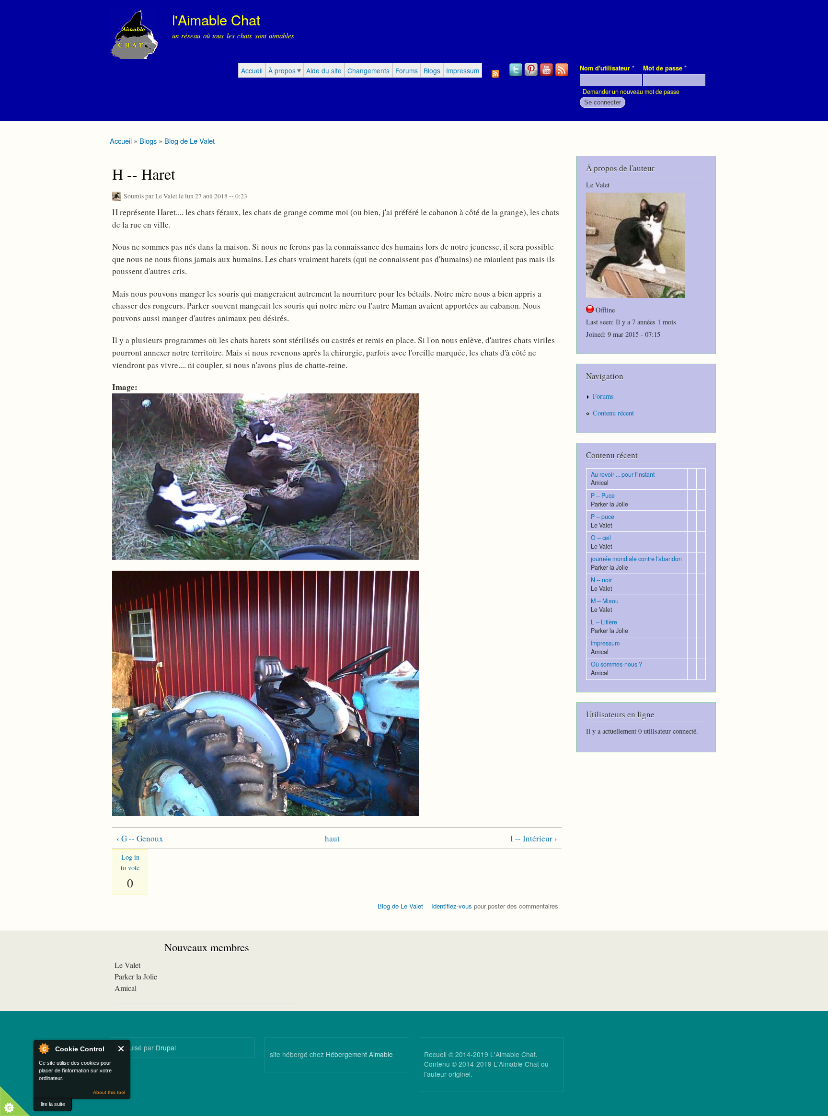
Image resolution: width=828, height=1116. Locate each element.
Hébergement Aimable (359, 1054)
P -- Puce (603, 495)
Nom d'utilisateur (607, 68)
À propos (282, 70)
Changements (368, 70)
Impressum (462, 70)
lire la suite (53, 1104)
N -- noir (601, 579)
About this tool (109, 1092)
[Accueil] (135, 34)
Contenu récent (613, 412)
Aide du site (324, 70)
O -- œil (601, 537)
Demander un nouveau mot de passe (631, 91)
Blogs (432, 70)
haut (332, 838)
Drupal (166, 1047)
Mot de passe (665, 68)
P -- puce (602, 516)
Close (121, 1049)
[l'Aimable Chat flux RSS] (562, 75)
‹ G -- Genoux (139, 838)
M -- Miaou (605, 601)
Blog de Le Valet (189, 141)
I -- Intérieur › (533, 838)
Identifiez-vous (451, 905)
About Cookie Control (43, 1048)
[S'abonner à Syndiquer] (495, 71)
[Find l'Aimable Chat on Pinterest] (532, 75)
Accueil (252, 70)
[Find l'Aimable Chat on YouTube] (547, 75)
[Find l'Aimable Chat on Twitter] (516, 75)
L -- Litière (604, 622)
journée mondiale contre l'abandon (636, 558)
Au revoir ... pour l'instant (623, 474)
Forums (406, 70)
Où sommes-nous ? (616, 664)
